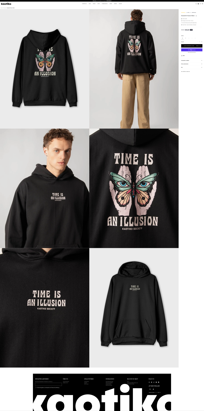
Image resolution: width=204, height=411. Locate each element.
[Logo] (6, 4)
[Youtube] (156, 382)
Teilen (184, 55)
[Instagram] (149, 382)
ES (160, 392)
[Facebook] (158, 382)
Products (4, 7)
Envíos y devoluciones (184, 63)
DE (158, 392)
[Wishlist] (200, 4)
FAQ (182, 67)
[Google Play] (150, 389)
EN (157, 392)
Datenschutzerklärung (55, 387)
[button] (196, 16)
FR (155, 392)
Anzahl (182, 41)
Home (2, 7)
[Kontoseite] (198, 4)
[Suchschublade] (196, 4)
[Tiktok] (154, 382)
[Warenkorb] (202, 4)
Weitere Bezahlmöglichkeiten (192, 52)
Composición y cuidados (185, 60)
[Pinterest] (151, 382)
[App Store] (153, 389)
